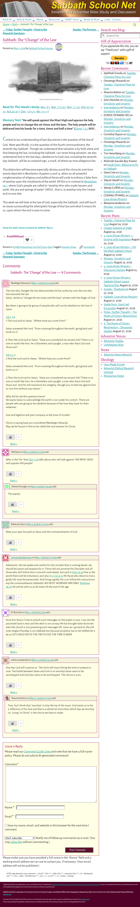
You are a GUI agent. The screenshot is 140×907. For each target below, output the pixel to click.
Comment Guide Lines (37, 751)
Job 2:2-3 (10, 355)
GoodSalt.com (85, 899)
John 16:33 (77, 572)
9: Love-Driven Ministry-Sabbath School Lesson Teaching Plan (117, 281)
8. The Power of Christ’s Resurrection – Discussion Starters (118, 327)
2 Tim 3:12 (57, 576)
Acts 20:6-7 (13, 111)
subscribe (16, 841)
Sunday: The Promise (86, 29)
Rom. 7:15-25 (58, 107)
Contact (116, 19)
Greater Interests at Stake (118, 228)
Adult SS (7, 19)
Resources (54, 19)
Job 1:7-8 (10, 317)
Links (108, 19)
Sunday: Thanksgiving (116, 289)
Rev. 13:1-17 (42, 111)
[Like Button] (27, 240)
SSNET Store (72, 19)
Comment (12, 764)
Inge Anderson (112, 107)
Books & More (92, 19)
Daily (15, 24)
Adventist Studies (113, 341)
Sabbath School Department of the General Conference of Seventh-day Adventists (76, 884)
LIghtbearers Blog (114, 344)
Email (9, 816)
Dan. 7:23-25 (28, 111)
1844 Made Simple (114, 364)
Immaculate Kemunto (21, 557)
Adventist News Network (118, 354)
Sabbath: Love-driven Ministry (121, 296)
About (39, 19)
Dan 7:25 (33, 459)
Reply (13, 444)
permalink (89, 247)
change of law (68, 247)
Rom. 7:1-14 (73, 107)
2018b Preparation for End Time (29, 247)
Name (9, 807)
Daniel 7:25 (81, 128)
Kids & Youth (24, 19)
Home (6, 24)
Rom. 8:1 (45, 107)
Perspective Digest (114, 376)
